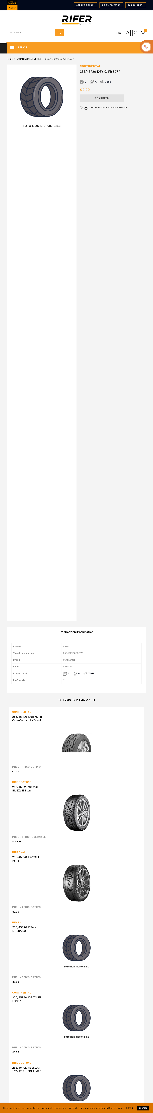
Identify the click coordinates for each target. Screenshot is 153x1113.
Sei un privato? (111, 5)
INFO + (129, 1108)
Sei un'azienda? (85, 5)
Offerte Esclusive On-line (29, 59)
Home (10, 59)
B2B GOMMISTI (135, 5)
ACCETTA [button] (143, 1108)
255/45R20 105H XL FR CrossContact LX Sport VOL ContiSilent (27, 720)
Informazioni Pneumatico (76, 632)
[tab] (76, 632)
